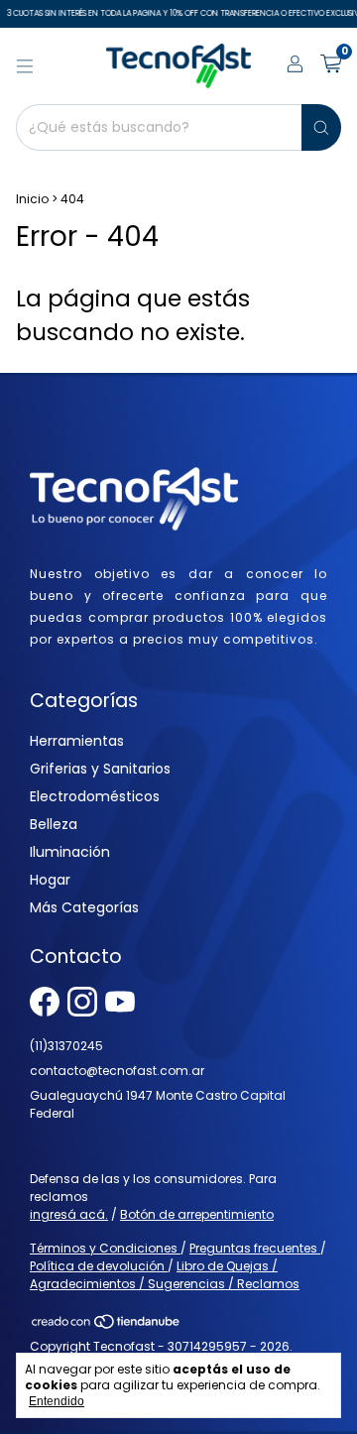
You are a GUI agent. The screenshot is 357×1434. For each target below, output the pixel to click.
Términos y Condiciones (105, 1248)
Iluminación (70, 852)
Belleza (53, 824)
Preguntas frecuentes (254, 1248)
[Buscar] (321, 127)
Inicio (32, 198)
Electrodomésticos (95, 796)
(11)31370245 (66, 1045)
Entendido (56, 1401)
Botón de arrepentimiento (197, 1214)
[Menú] (25, 66)
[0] (330, 66)
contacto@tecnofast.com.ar (117, 1070)
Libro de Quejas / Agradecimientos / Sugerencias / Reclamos (164, 1274)
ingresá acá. (69, 1214)
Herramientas (77, 741)
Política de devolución (99, 1265)
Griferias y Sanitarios (100, 768)
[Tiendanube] (106, 1326)
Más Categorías (84, 907)
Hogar (50, 880)
